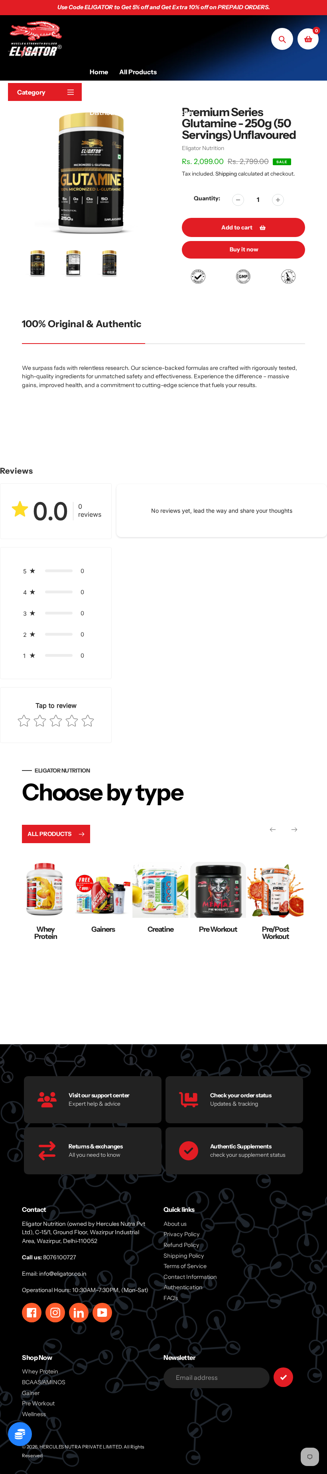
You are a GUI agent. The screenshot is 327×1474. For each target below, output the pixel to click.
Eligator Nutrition (203, 148)
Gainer (30, 1393)
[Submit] (283, 1377)
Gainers (46, 929)
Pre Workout (161, 929)
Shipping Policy (184, 1255)
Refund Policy (181, 1245)
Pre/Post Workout (218, 933)
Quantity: (207, 198)
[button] (55, 570)
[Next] (294, 829)
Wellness (34, 1414)
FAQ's (171, 1298)
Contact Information (190, 1276)
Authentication (183, 1287)
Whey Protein (275, 933)
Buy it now (244, 249)
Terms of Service (185, 1266)
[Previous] (273, 829)
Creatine (103, 929)
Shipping (226, 173)
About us (175, 1223)
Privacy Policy (182, 1234)
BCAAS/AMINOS (43, 1382)
